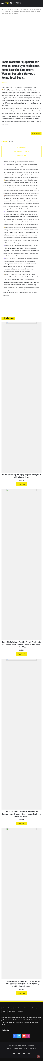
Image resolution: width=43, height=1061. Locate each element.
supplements (33, 1008)
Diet (4, 1008)
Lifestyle (16, 1008)
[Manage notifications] (38, 1056)
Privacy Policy (18, 1048)
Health (10, 9)
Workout (20, 1011)
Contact (9, 1048)
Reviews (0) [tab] (21, 155)
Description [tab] (21, 148)
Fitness (10, 1008)
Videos (4, 1011)
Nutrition (24, 1008)
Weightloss (12, 1011)
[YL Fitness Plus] (13, 3)
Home (5, 9)
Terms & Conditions (30, 1048)
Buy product (36, 133)
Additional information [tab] (21, 151)
